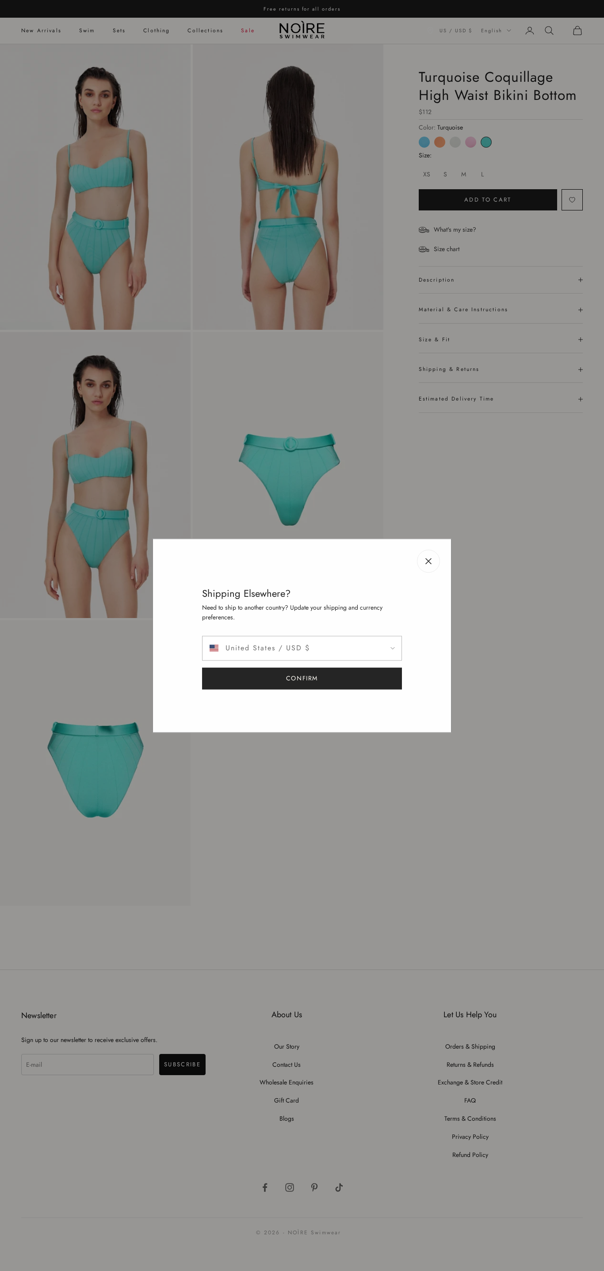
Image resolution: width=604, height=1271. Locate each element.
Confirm (302, 678)
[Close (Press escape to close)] (428, 561)
